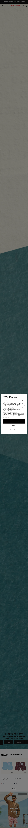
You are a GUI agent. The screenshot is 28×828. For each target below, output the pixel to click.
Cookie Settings (14, 429)
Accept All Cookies (14, 421)
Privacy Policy (7, 414)
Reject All (14, 425)
